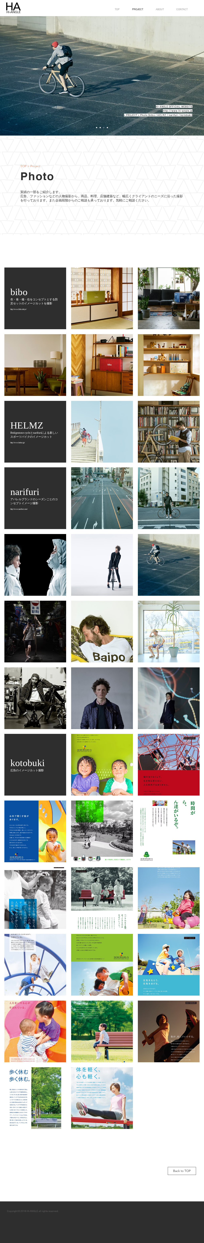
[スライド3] (107, 127)
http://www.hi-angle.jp (177, 110)
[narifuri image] (103, 127)
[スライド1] (100, 127)
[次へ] (182, 76)
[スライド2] (96, 127)
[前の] (22, 76)
